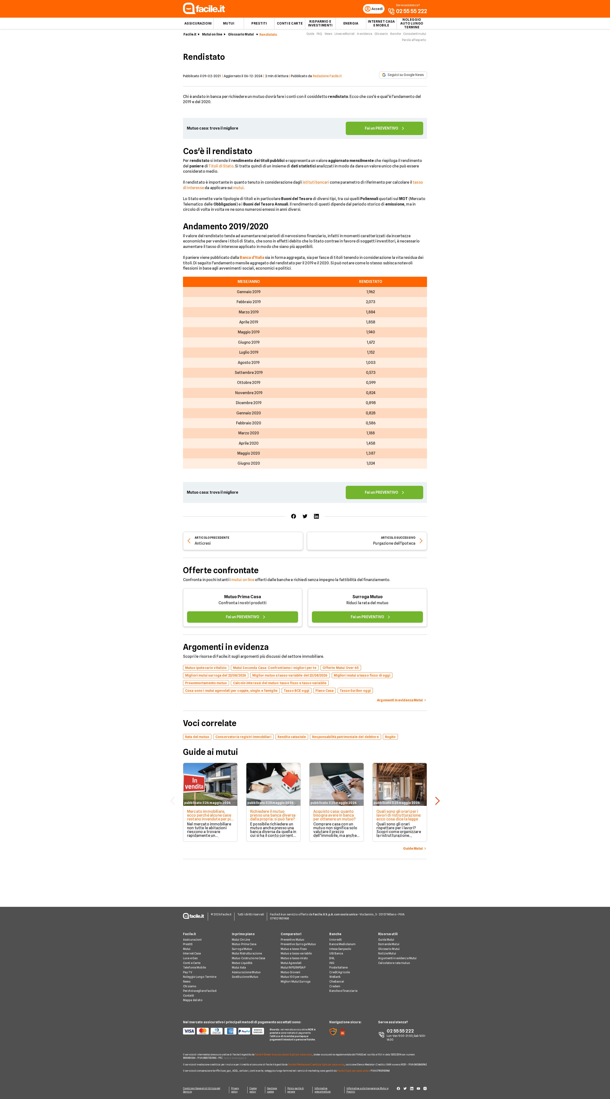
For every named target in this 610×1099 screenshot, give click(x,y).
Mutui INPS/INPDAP (293, 967)
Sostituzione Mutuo (245, 977)
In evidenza (364, 33)
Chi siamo (189, 986)
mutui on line (242, 579)
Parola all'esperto (414, 40)
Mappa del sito (193, 1000)
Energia (350, 23)
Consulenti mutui (414, 33)
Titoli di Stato (220, 166)
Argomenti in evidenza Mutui (397, 958)
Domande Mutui (388, 944)
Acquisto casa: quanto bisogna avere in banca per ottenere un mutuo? (334, 815)
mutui (238, 188)
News (328, 33)
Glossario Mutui (241, 34)
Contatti (188, 995)
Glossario (381, 33)
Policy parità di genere (295, 1090)
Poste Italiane (338, 967)
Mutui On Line (241, 939)
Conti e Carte (290, 23)
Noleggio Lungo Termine (199, 977)
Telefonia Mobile (194, 967)
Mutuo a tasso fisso (294, 949)
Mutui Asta (239, 967)
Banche (395, 33)
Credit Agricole (339, 972)
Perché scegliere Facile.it (200, 991)
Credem (334, 986)
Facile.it (189, 34)
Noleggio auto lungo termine (411, 23)
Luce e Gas (190, 958)
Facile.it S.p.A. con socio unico (353, 1070)
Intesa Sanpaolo (340, 949)
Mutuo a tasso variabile (296, 953)
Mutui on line (212, 34)
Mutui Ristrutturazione (247, 953)
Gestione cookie (272, 1090)
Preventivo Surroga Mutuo (298, 944)
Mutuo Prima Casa (242, 596)
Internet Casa (192, 953)
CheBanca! (336, 981)
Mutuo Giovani (290, 972)
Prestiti (259, 23)
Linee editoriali (345, 33)
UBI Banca (336, 953)
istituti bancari (316, 182)
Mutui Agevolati (291, 963)
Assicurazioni (198, 23)
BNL (332, 958)
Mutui (228, 23)
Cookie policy (253, 1090)
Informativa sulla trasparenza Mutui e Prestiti (367, 1090)
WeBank (335, 977)
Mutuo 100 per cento (294, 977)
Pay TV (187, 972)
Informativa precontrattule (322, 1090)
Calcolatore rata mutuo (394, 963)
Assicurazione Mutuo (246, 972)
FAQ (319, 33)
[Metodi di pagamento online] (223, 1031)
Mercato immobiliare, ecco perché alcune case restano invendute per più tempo (210, 817)
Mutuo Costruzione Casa (248, 958)
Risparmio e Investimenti (320, 23)
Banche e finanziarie (343, 991)
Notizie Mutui (387, 953)
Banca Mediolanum (342, 944)
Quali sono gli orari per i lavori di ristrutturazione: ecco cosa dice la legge (398, 815)
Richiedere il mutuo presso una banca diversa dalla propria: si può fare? (272, 815)
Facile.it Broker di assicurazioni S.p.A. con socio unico (283, 1054)
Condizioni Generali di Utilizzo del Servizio (201, 1090)
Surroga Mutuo (367, 596)
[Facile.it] (204, 12)
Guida (310, 33)
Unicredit (335, 939)
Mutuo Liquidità (242, 963)
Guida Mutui (386, 939)
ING (331, 963)
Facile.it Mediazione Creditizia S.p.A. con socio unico (316, 1064)
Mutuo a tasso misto (294, 958)
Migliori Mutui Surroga (296, 981)
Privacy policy (235, 1090)
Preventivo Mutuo (293, 939)
